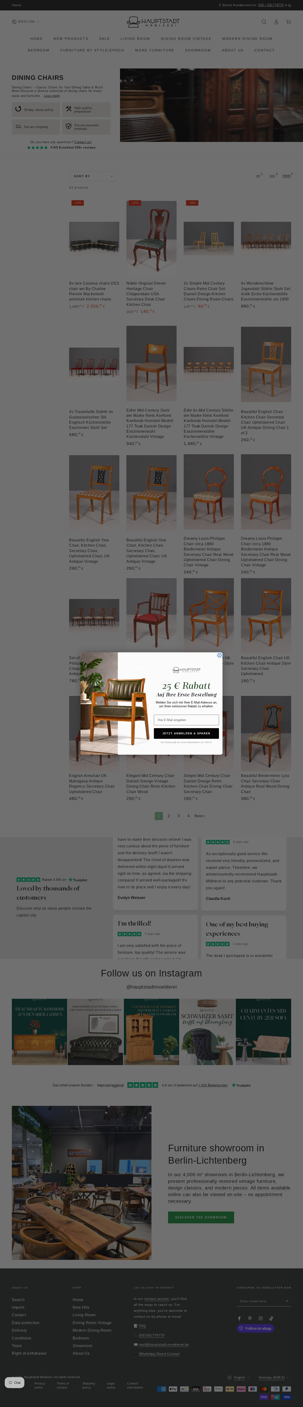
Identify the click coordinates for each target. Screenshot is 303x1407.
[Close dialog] (219, 655)
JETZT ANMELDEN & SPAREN (186, 733)
